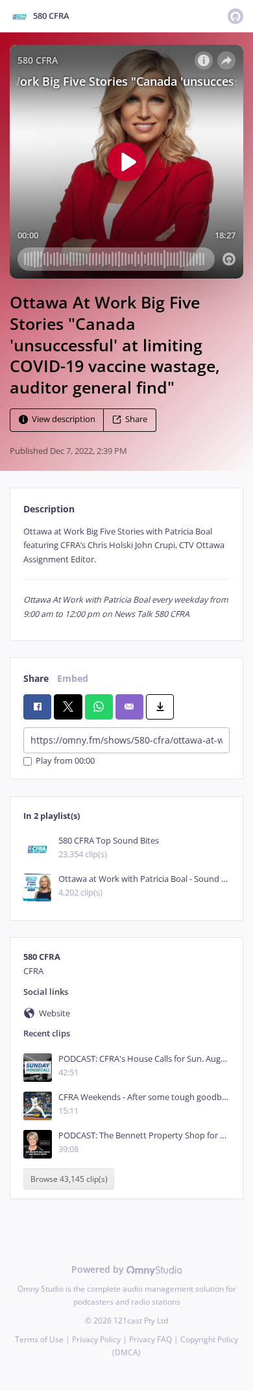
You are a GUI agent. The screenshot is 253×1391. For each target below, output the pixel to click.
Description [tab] (49, 509)
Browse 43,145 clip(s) (69, 1178)
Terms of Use (39, 1339)
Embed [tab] (72, 678)
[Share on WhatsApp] (99, 706)
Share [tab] (36, 678)
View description (63, 419)
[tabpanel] (126, 573)
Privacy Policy (96, 1339)
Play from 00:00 (65, 761)
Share (136, 419)
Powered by (98, 1269)
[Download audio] (160, 706)
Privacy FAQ (150, 1339)
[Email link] (129, 706)
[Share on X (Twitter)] (68, 706)
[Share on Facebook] (37, 706)
